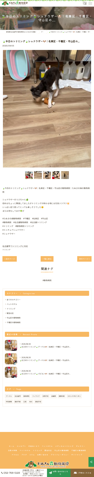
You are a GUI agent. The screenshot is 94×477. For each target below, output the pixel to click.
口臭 (25, 402)
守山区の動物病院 (13, 317)
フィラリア (36, 396)
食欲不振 (18, 402)
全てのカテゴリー (13, 299)
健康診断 (62, 396)
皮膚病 (53, 396)
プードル (9, 396)
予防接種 (9, 402)
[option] (47, 108)
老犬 (30, 402)
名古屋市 (18, 396)
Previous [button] (4, 108)
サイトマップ (76, 454)
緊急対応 (10, 313)
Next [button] (89, 108)
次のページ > (84, 258)
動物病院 (26, 396)
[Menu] (90, 3)
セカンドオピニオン (74, 396)
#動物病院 (47, 280)
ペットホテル (12, 304)
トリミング (6, 249)
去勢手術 (45, 396)
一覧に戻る (47, 258)
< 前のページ (9, 258)
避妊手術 (38, 402)
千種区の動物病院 (13, 322)
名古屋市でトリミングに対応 (15, 246)
